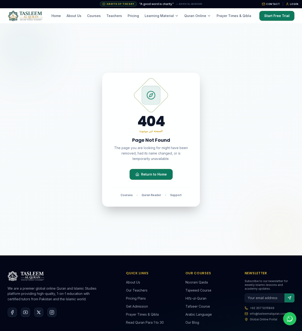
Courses (94, 16)
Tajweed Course (198, 290)
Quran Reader (151, 195)
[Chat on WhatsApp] (289, 318)
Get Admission (137, 306)
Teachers (114, 16)
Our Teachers (136, 290)
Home (56, 16)
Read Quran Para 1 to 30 (145, 322)
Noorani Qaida (196, 282)
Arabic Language (198, 314)
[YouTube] (25, 312)
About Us (74, 16)
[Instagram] (52, 312)
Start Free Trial (276, 16)
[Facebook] (12, 312)
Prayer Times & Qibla (234, 16)
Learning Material (159, 16)
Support (175, 195)
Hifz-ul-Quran (195, 298)
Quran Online (195, 16)
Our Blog (192, 322)
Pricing (133, 16)
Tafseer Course (197, 306)
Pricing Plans (136, 298)
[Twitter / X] (38, 312)
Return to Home (154, 174)
